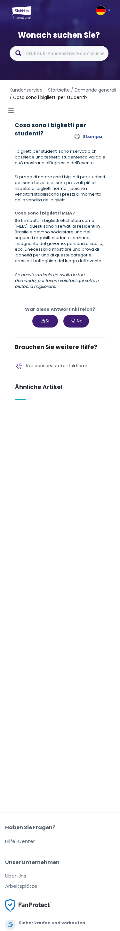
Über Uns (15, 875)
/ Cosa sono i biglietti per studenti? (49, 97)
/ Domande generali (93, 90)
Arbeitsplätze (21, 886)
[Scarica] (48, 473)
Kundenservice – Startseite (40, 90)
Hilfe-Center (20, 841)
